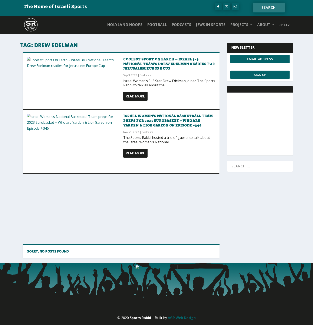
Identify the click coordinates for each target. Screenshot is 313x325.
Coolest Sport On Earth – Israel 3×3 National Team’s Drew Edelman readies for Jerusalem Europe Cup (169, 64)
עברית (284, 24)
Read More (135, 96)
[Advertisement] (121, 208)
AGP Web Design (182, 317)
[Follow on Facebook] (218, 6)
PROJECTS (239, 24)
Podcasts (181, 24)
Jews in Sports (210, 24)
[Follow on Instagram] (235, 6)
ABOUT (263, 24)
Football (157, 24)
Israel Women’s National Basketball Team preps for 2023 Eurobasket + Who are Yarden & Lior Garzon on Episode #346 (168, 121)
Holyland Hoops (124, 24)
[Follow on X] (226, 6)
